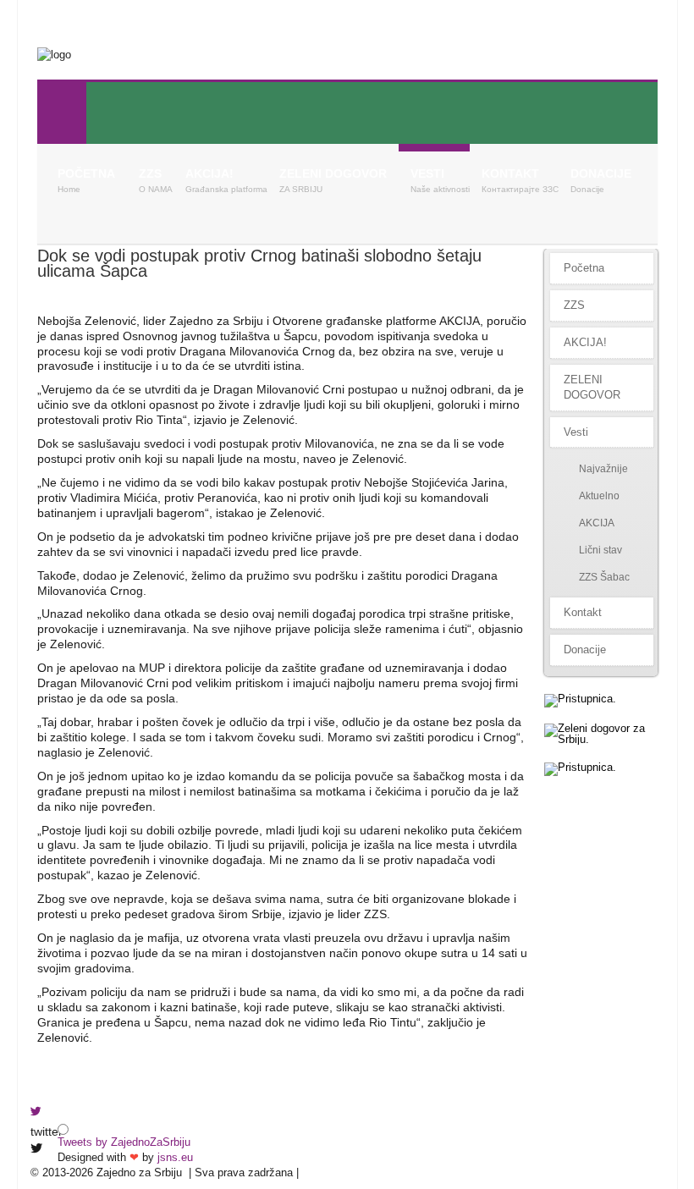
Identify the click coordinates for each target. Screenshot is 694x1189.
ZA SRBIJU (300, 189)
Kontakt (510, 173)
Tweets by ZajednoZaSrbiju (124, 1142)
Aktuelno (599, 496)
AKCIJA (596, 523)
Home (69, 189)
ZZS (150, 173)
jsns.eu (175, 1157)
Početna (86, 173)
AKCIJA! (209, 173)
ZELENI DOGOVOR (333, 173)
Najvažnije (603, 469)
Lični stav (600, 550)
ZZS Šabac (604, 577)
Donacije (600, 173)
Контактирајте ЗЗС (520, 189)
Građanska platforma (226, 189)
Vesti (427, 173)
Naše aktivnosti (440, 189)
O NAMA (156, 189)
